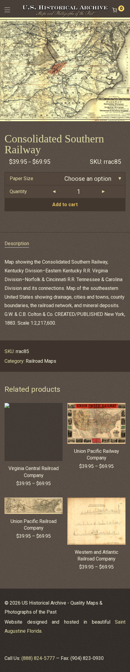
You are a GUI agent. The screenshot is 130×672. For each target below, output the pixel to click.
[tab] (65, 244)
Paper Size (21, 178)
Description (17, 243)
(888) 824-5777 (38, 658)
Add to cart (65, 204)
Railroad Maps (41, 361)
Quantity (18, 191)
